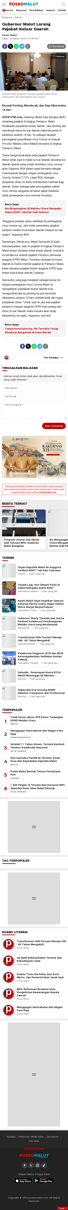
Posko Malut (9, 35)
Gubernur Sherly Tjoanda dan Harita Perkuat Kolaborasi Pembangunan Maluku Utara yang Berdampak (41, 621)
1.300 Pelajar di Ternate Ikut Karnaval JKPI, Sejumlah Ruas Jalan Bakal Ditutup (37, 787)
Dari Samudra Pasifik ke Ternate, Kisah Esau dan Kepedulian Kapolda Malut (35, 760)
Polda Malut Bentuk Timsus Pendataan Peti (35, 773)
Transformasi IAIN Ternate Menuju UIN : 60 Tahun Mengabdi (40, 639)
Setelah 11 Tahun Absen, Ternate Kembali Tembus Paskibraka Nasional (37, 746)
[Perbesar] (34, 88)
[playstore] (43, 1181)
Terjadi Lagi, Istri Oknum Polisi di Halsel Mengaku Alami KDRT (39, 586)
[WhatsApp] (16, 46)
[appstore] (23, 1181)
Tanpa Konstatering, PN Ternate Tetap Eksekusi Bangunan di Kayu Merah (31, 330)
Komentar (58, 46)
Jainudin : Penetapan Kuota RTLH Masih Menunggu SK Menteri (39, 674)
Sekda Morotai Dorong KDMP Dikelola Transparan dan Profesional (41, 691)
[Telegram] (22, 46)
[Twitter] (10, 46)
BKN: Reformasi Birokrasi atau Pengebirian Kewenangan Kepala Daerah (38, 992)
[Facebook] (4, 46)
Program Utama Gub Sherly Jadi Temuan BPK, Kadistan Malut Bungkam (21, 542)
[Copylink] (27, 46)
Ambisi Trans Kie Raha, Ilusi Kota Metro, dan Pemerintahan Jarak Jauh (40, 976)
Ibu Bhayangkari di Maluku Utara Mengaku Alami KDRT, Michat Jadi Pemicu (33, 210)
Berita (18, 17)
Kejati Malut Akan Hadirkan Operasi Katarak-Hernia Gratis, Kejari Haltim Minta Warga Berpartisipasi (41, 603)
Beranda (7, 17)
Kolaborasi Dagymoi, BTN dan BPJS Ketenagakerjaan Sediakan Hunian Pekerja (40, 656)
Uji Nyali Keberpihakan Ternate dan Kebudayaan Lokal (39, 959)
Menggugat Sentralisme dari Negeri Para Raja (36, 732)
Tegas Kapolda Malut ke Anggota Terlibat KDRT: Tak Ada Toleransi (39, 569)
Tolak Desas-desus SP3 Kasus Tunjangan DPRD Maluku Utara (36, 719)
